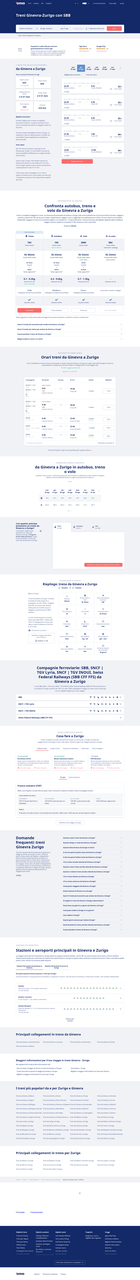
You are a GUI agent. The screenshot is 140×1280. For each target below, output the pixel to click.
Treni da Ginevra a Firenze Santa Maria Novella (32, 1113)
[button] (66, 28)
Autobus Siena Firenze (44, 1241)
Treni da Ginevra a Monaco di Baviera (56, 1104)
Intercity (108, 1248)
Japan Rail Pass (110, 1236)
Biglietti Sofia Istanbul (113, 1242)
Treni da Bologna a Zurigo (25, 1130)
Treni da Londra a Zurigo (25, 1121)
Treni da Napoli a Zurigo (24, 1126)
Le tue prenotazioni (99, 3)
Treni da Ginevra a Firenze (79, 1100)
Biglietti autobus (42, 1232)
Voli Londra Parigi (62, 1239)
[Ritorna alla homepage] (22, 3)
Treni (29, 3)
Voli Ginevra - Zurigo (78, 1068)
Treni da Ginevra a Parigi (106, 1042)
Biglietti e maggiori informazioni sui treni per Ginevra (90, 1071)
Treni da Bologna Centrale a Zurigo (109, 1130)
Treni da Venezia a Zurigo (79, 1121)
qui (91, 450)
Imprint (37, 1274)
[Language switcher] (85, 3)
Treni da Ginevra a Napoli (25, 1100)
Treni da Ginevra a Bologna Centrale (29, 1109)
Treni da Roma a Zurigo (105, 1117)
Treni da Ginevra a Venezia (106, 1096)
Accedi (122, 3)
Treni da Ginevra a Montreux (80, 1042)
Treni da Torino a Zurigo (105, 1126)
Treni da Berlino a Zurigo (52, 1134)
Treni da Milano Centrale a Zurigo (109, 1121)
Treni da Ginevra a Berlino (79, 1109)
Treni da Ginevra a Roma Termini (54, 1100)
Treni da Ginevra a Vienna (106, 1113)
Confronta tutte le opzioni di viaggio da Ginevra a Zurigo (37, 1071)
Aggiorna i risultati (69, 371)
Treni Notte (20, 1248)
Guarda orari (24, 110)
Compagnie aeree (62, 1245)
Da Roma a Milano (112, 1239)
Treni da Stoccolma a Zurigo (80, 1138)
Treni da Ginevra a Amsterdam (81, 1104)
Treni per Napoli (22, 1239)
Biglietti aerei (61, 1232)
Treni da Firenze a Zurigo (79, 1126)
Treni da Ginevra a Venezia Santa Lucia (57, 1117)
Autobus (36, 3)
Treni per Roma (22, 1242)
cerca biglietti (24, 85)
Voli (42, 3)
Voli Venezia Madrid (63, 1236)
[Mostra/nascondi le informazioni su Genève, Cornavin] (120, 998)
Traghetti (49, 3)
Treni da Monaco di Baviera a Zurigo (56, 1130)
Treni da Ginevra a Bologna (25, 1104)
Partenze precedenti (35, 443)
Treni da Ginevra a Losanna (52, 1042)
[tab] (72, 74)
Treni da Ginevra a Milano (25, 1046)
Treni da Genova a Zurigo (79, 1165)
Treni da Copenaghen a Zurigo (54, 1138)
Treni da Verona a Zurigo (79, 1134)
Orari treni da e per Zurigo (50, 1180)
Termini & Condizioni (50, 1274)
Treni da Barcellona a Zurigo (26, 1134)
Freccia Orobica (22, 1236)
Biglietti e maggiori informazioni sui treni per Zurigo (35, 1074)
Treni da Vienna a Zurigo (106, 1138)
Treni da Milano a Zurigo (79, 1117)
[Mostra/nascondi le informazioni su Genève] (120, 988)
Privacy (63, 1274)
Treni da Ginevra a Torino (106, 1100)
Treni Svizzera (34, 1180)
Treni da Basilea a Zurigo (52, 1161)
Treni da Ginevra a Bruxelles (53, 1113)
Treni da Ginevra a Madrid (106, 1104)
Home (18, 1180)
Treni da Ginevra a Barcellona (53, 1109)
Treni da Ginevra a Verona (106, 1109)
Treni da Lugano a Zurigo (106, 1161)
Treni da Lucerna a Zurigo (52, 1165)
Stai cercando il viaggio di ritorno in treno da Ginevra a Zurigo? (39, 1068)
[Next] (120, 68)
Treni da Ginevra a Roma (52, 1096)
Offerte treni (21, 1245)
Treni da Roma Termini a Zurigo (54, 1126)
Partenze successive (105, 443)
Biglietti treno (21, 1232)
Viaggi (107, 1232)
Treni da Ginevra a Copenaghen (81, 1113)
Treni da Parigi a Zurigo (51, 1121)
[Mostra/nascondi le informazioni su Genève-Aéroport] (120, 1009)
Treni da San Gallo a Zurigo (52, 1169)
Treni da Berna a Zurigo (24, 1165)
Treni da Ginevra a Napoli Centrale (28, 1117)
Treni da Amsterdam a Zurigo (80, 1130)
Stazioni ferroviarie (112, 1245)
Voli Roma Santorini (63, 1242)
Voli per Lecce (61, 1248)
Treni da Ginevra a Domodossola (27, 1042)
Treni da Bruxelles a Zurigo (25, 1138)
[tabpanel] (88, 550)
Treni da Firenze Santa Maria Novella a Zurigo (113, 1134)
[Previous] (41, 491)
